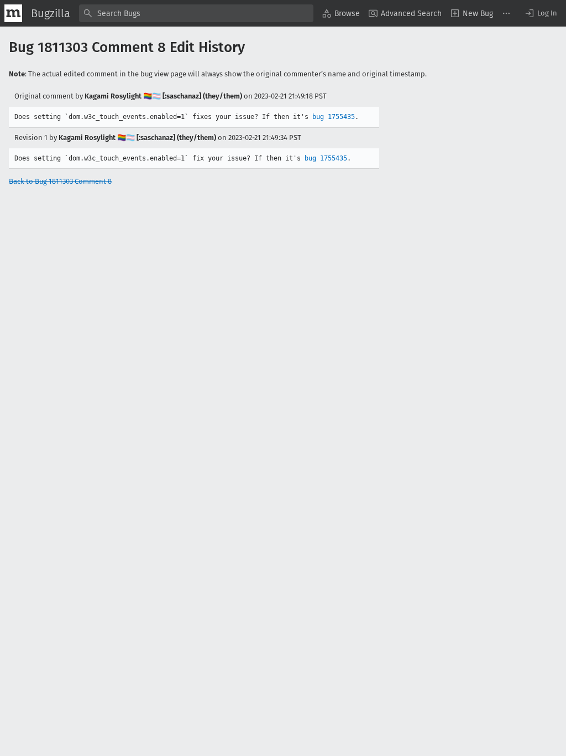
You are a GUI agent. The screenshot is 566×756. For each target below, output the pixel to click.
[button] (541, 13)
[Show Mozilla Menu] (13, 13)
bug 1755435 (333, 117)
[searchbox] (196, 13)
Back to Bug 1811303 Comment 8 (60, 181)
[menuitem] (341, 13)
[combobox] (196, 13)
